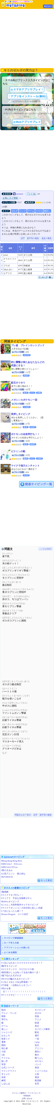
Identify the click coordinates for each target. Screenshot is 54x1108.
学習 (3, 1064)
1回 (3, 1055)
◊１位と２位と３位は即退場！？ (16, 982)
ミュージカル (41, 1071)
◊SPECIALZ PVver (9, 867)
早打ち (4, 1019)
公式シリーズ (7, 1067)
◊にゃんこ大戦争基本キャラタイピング (19, 905)
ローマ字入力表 (11, 942)
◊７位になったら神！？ (12, 911)
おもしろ (5, 1035)
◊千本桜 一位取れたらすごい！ (16, 985)
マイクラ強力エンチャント (25, 465)
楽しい (4, 1029)
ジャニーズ (6, 1032)
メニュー (48, 6)
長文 (37, 1026)
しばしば (5, 1083)
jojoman (19, 194)
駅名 (37, 1032)
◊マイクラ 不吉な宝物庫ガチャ (16, 898)
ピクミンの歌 (18, 451)
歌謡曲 (38, 1080)
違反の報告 (47, 238)
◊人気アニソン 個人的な (13, 873)
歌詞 (3, 1010)
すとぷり (5, 1074)
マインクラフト (8, 1071)
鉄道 (37, 1023)
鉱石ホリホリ (18, 382)
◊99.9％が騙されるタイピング (15, 979)
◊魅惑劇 (4, 892)
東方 (37, 1055)
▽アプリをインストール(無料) (27, 96)
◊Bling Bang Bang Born (11, 861)
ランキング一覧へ (46, 277)
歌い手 (4, 1061)
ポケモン (39, 1061)
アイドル (5, 1058)
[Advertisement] (27, 38)
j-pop (37, 1042)
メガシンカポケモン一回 (24, 399)
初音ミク (5, 1039)
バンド (38, 1064)
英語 (37, 1077)
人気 (37, 1074)
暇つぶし (39, 1058)
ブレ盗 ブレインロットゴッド (27, 345)
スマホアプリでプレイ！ (28, 89)
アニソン (39, 1048)
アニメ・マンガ (8, 1013)
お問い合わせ (27, 1098)
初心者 (4, 1048)
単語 (37, 1067)
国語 (3, 1045)
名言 (37, 1083)
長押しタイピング (20, 414)
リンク (23, 211)
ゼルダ (14, 211)
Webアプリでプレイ (28, 122)
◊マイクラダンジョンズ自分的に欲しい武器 (22, 908)
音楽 (37, 1016)
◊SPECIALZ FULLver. (11, 864)
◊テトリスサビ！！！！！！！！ (16, 995)
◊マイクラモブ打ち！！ (12, 895)
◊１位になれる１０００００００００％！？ (22, 963)
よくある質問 (10, 952)
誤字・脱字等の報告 (30, 238)
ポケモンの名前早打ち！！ (25, 434)
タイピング (40, 1010)
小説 (3, 1051)
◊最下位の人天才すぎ (11, 975)
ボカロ (38, 1013)
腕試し (47, 211)
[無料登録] (27, 928)
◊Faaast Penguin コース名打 (14, 914)
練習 (3, 1080)
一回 (37, 1039)
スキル (39, 211)
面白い (38, 1051)
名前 (3, 1077)
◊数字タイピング (9, 966)
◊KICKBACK (7, 877)
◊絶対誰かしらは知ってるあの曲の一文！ (20, 972)
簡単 (3, 1016)
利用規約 (27, 1096)
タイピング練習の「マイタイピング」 (27, 1093)
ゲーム (31, 211)
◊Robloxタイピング (10, 901)
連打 (37, 1035)
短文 (37, 1045)
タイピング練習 (42, 1029)
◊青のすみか (7, 870)
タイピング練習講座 (13, 938)
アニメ (38, 1019)
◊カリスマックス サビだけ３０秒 (17, 969)
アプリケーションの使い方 (17, 947)
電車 (3, 1042)
